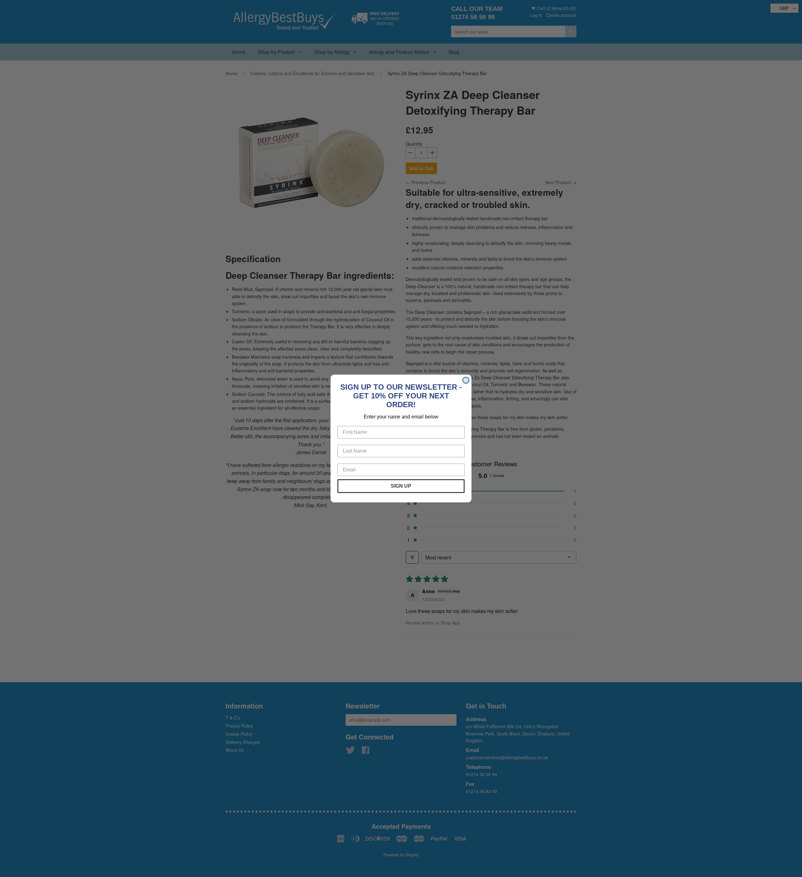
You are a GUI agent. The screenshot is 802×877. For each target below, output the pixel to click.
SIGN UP (401, 486)
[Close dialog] (466, 380)
